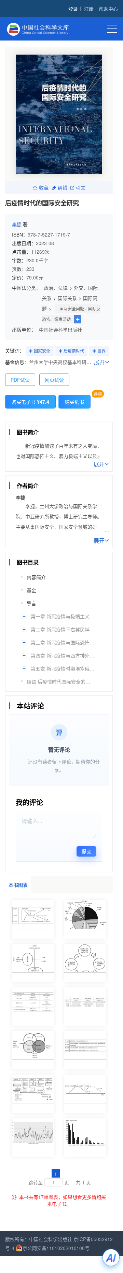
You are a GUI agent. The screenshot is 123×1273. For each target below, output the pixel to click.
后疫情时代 (74, 351)
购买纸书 (74, 401)
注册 (89, 8)
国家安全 (42, 351)
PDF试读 (20, 379)
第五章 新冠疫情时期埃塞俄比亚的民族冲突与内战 (63, 668)
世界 (101, 351)
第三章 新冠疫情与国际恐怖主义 (63, 642)
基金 (31, 590)
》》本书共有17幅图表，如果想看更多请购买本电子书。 (59, 1200)
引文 (80, 187)
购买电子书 (30, 401)
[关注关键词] (30, 351)
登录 (73, 8)
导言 (31, 603)
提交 (86, 851)
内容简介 (36, 577)
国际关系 (67, 298)
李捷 (17, 224)
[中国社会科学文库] (41, 28)
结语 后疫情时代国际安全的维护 (59, 681)
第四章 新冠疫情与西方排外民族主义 (63, 655)
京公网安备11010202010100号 (56, 1248)
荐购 (98, 394)
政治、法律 (56, 287)
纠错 (62, 187)
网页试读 (54, 379)
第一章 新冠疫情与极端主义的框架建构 (63, 616)
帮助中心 (108, 8)
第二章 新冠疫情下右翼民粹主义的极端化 (63, 629)
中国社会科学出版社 (60, 329)
